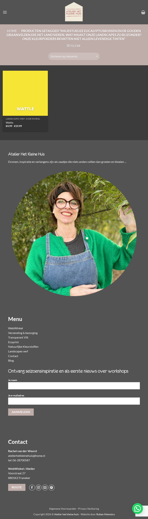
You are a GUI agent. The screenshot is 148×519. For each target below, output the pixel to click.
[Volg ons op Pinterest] (52, 488)
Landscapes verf (18, 351)
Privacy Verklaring (88, 508)
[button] (5, 12)
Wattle (9, 122)
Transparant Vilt (18, 337)
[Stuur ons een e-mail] (45, 488)
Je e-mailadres (16, 395)
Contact (13, 356)
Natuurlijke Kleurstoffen (23, 346)
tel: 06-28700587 (19, 460)
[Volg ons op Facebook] (32, 488)
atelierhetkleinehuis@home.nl (26, 455)
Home (12, 31)
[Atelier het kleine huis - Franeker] (74, 12)
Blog (11, 360)
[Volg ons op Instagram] (39, 488)
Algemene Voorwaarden (62, 508)
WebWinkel (15, 328)
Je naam (12, 380)
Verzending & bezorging (23, 333)
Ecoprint (13, 342)
